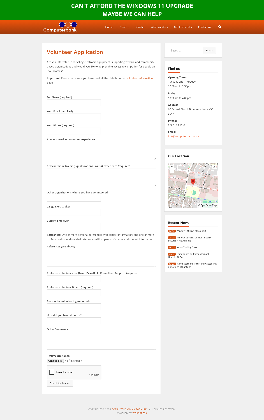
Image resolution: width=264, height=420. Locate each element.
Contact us (204, 27)
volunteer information (139, 78)
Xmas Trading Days (187, 247)
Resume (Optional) (58, 356)
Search (209, 50)
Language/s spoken (59, 206)
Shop (123, 27)
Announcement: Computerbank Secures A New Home (189, 239)
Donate (139, 27)
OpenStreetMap (209, 205)
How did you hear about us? (64, 315)
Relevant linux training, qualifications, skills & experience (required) (88, 166)
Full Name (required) (59, 97)
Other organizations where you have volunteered (77, 192)
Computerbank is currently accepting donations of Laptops (192, 265)
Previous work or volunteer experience (71, 139)
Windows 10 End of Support (191, 230)
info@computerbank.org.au (184, 136)
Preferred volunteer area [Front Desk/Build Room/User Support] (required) (92, 273)
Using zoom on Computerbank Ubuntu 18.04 (188, 255)
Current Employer (58, 220)
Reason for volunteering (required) (68, 301)
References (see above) (61, 246)
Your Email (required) (60, 111)
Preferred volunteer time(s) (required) (70, 287)
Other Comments (57, 329)
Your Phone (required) (60, 125)
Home (109, 27)
